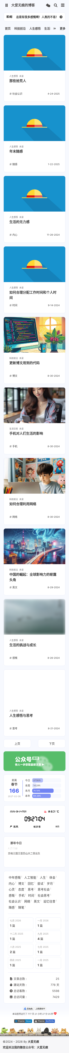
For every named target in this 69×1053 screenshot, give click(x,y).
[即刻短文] (9, 17)
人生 (43, 877)
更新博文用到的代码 (24, 363)
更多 (62, 28)
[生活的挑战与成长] (34, 617)
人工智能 (31, 877)
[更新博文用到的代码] (34, 335)
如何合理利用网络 (22, 504)
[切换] (62, 5)
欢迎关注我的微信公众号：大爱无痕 (25, 1047)
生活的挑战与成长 (22, 645)
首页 (8, 28)
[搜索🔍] (56, 5)
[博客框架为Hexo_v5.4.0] (23, 1022)
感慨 (12, 895)
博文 (22, 883)
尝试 (41, 883)
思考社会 (44, 889)
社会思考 (44, 895)
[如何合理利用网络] (34, 476)
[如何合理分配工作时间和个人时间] (34, 264)
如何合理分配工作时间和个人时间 (32, 295)
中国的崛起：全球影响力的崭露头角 (32, 577)
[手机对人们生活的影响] (34, 405)
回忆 (31, 883)
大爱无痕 (33, 1041)
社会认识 (15, 901)
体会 (53, 877)
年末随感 (16, 151)
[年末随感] (34, 123)
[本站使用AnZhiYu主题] (44, 1022)
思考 (32, 889)
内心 (12, 883)
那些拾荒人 (17, 81)
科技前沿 (20, 28)
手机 (22, 895)
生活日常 (50, 28)
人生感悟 (35, 28)
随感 (12, 907)
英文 (37, 901)
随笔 (22, 907)
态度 (22, 889)
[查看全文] (61, 17)
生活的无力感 (19, 222)
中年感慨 (15, 877)
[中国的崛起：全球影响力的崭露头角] (34, 546)
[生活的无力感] (34, 194)
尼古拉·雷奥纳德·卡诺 (35, 853)
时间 (32, 895)
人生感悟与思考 (21, 716)
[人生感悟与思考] (34, 687)
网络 (28, 901)
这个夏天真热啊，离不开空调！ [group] (37, 17)
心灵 (12, 889)
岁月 (50, 883)
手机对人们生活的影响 (26, 433)
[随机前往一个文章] (48, 5)
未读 (21, 76)
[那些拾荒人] (34, 53)
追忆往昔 (50, 901)
